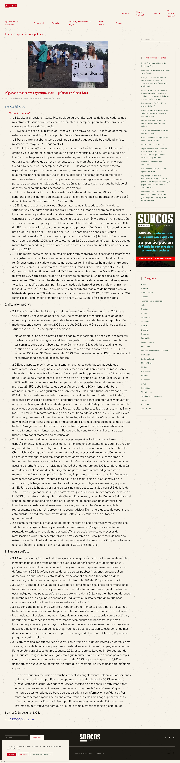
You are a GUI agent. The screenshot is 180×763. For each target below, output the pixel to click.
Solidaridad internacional (151, 396)
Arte (143, 305)
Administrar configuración (42, 754)
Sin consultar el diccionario (152, 144)
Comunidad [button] (39, 23)
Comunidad (146, 317)
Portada (125, 13)
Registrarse (37, 738)
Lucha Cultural (147, 359)
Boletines (145, 309)
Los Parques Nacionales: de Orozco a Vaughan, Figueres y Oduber (154, 123)
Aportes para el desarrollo (50, 98)
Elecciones (145, 346)
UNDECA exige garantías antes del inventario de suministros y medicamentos (154, 113)
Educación (145, 338)
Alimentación (147, 292)
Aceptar (11, 754)
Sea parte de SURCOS (171, 13)
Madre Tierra (102, 23)
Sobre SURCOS (140, 13)
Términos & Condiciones (84, 753)
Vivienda (145, 404)
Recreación (145, 379)
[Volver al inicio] (11, 6)
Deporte (144, 330)
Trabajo (119, 23)
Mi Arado (145, 367)
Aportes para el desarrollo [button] (12, 23)
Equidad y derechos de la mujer (79, 23)
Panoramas (146, 371)
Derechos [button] (56, 23)
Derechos (145, 334)
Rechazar (23, 754)
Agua (143, 284)
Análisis (36, 98)
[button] (25, 6)
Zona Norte (146, 408)
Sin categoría (146, 392)
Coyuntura (145, 321)
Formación (145, 354)
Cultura (144, 325)
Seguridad (145, 388)
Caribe (144, 313)
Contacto (156, 13)
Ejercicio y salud (148, 342)
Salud (143, 384)
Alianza (144, 288)
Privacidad (101, 753)
